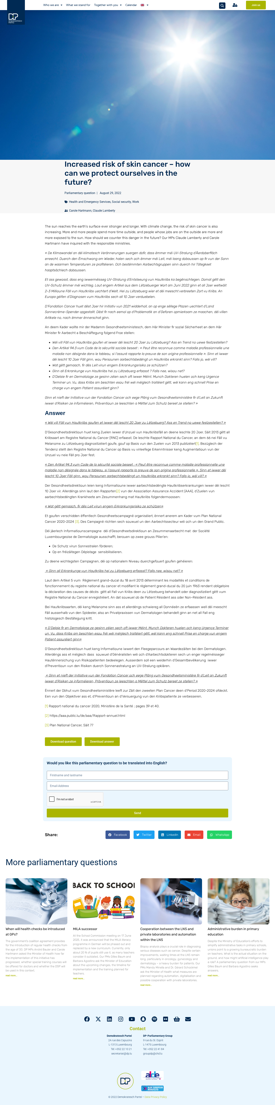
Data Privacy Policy (156, 1096)
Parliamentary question (80, 193)
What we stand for (78, 5)
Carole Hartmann (80, 210)
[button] (118, 835)
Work (135, 202)
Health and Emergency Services (90, 202)
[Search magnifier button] (222, 5)
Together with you (106, 5)
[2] (118, 491)
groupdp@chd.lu (152, 1053)
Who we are (51, 5)
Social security (121, 202)
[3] (77, 522)
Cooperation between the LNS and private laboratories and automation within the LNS (168, 934)
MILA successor (85, 929)
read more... (11, 975)
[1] (197, 444)
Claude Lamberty (104, 210)
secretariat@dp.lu (121, 1053)
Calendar (131, 5)
